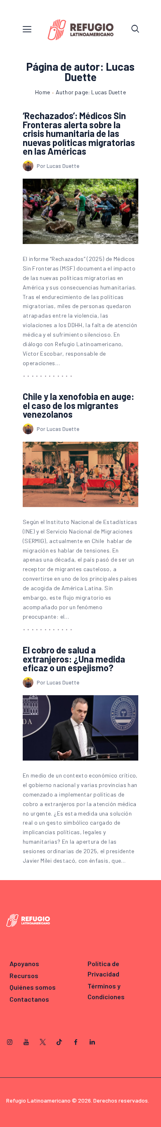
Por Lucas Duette (58, 166)
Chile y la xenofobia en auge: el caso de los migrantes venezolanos (78, 405)
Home (42, 92)
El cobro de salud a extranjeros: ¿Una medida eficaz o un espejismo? (74, 659)
